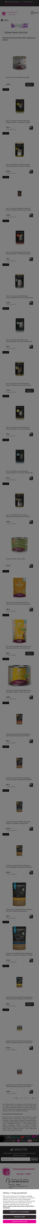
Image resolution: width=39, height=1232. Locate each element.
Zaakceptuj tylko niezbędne (19, 1212)
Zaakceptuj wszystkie (19, 1221)
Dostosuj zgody (19, 1217)
